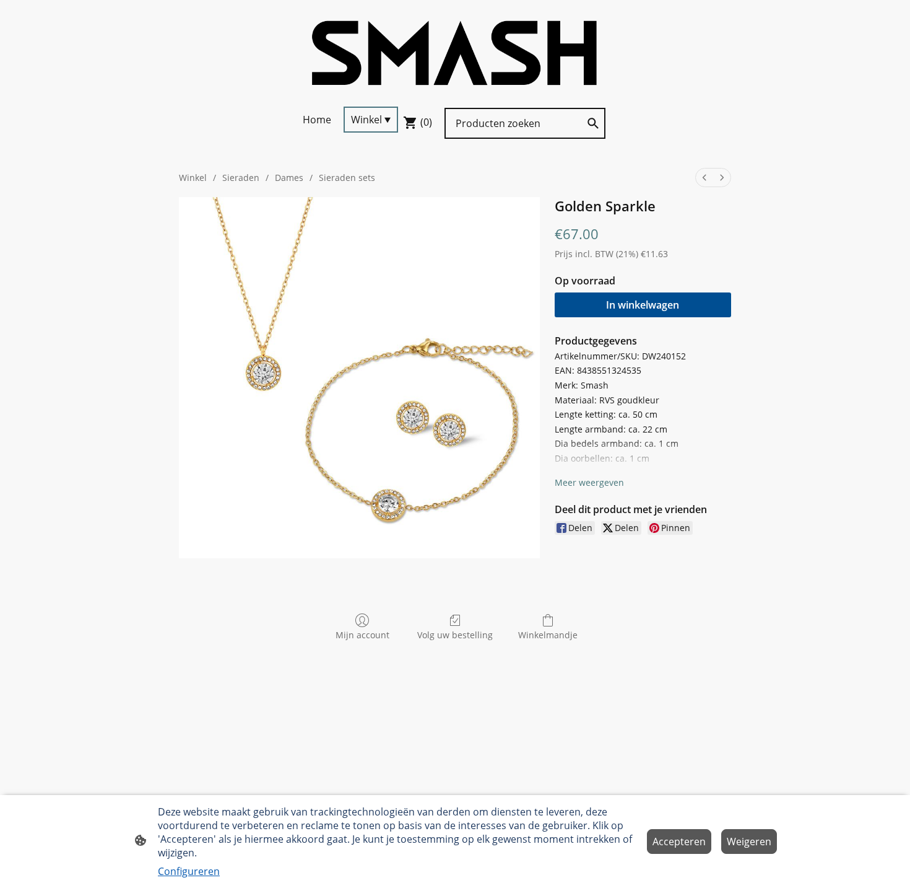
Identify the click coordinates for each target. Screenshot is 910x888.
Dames (289, 177)
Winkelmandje (548, 635)
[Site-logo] (454, 53)
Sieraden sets (347, 177)
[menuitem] (704, 178)
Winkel (193, 177)
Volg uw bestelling (455, 635)
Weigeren (749, 841)
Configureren (189, 871)
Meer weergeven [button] (589, 482)
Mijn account (362, 635)
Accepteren (679, 841)
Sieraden (240, 177)
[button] (593, 123)
